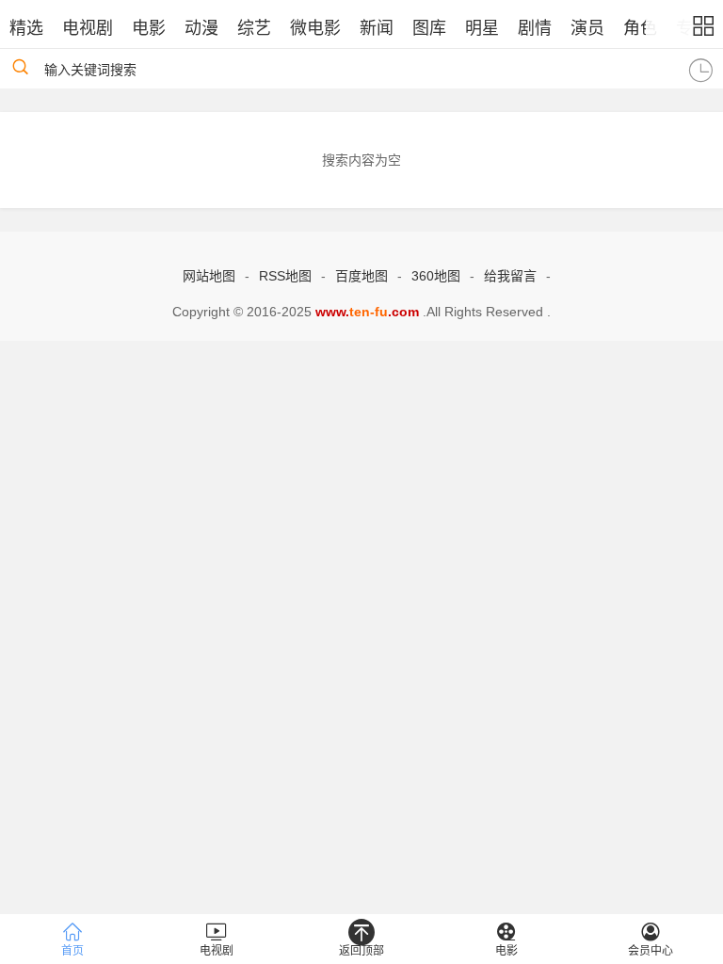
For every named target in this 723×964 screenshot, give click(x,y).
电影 (149, 28)
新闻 (377, 28)
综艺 (254, 28)
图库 (429, 28)
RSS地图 (285, 275)
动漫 (201, 28)
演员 (587, 28)
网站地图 (209, 275)
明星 (482, 28)
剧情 (535, 28)
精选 (26, 28)
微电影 (315, 28)
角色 (640, 28)
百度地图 (361, 275)
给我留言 (510, 275)
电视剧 (87, 28)
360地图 (435, 275)
